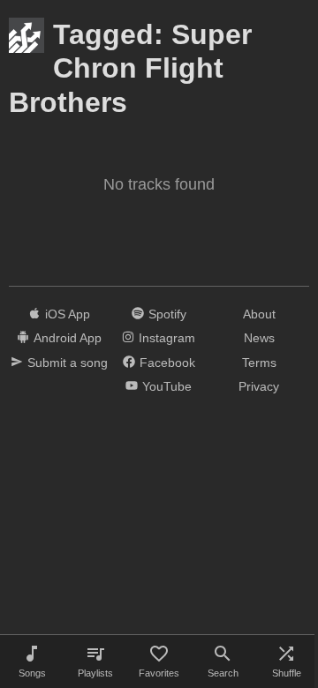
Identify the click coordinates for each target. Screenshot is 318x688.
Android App (68, 338)
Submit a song (67, 362)
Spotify (167, 314)
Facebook (167, 362)
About (259, 314)
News (259, 338)
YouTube (167, 386)
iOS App (67, 314)
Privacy (258, 386)
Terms (259, 362)
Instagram (167, 338)
